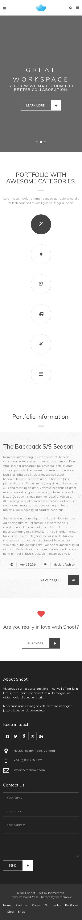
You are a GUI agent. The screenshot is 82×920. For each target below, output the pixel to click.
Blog (10, 912)
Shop (21, 912)
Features (22, 905)
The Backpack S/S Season (38, 446)
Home (7, 905)
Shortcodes (53, 905)
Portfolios (71, 905)
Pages (36, 905)
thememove (56, 893)
